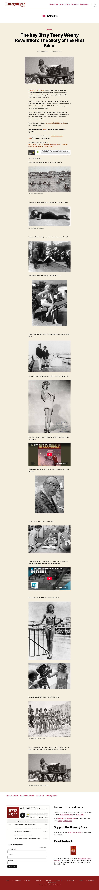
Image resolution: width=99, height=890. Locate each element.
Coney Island (34, 785)
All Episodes (18, 880)
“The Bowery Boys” (66, 815)
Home (7, 880)
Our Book (48, 880)
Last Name (10, 860)
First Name (10, 855)
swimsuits (40, 785)
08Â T (30, 145)
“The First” (80, 815)
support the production (75, 832)
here (44, 130)
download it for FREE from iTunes (56, 123)
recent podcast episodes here (66, 818)
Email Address (11, 849)
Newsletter (91, 880)
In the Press (70, 880)
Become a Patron (65, 4)
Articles (28, 880)
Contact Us (59, 880)
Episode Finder (53, 4)
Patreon (81, 880)
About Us (74, 4)
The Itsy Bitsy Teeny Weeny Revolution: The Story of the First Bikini (49, 40)
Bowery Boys (44, 51)
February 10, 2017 (57, 51)
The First (50, 29)
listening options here (65, 821)
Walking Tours (84, 4)
